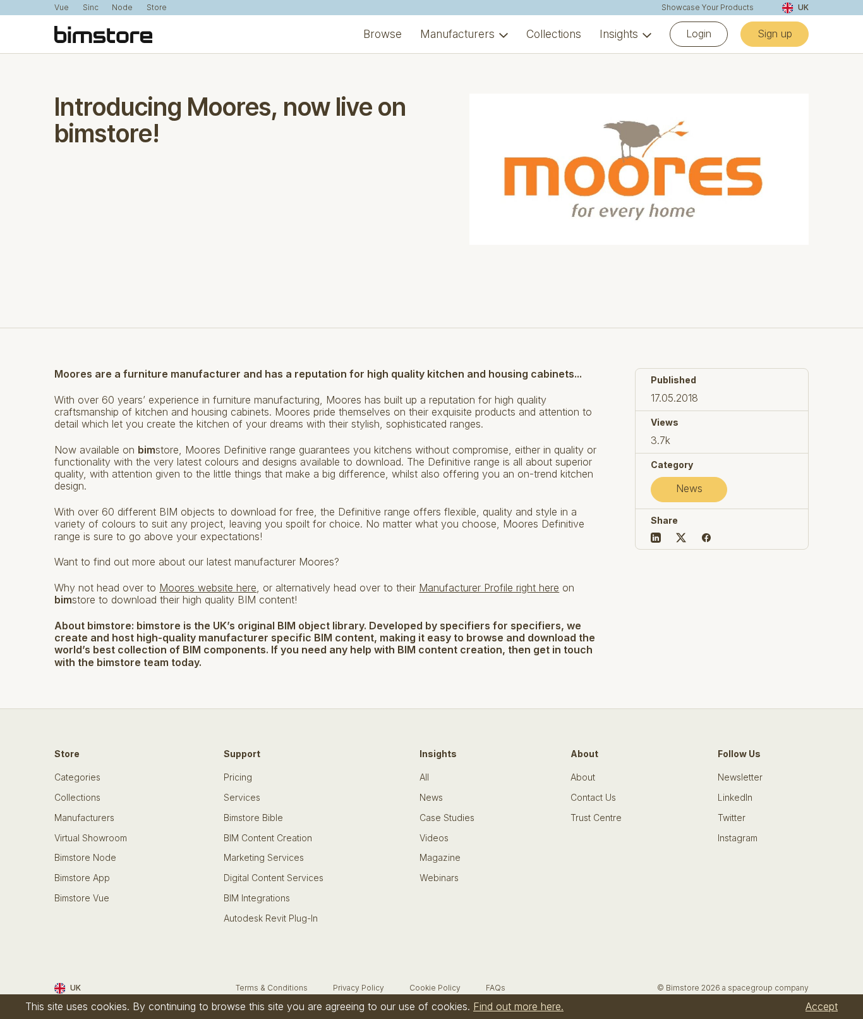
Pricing (238, 777)
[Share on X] (681, 538)
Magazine (440, 858)
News (689, 488)
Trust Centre (596, 818)
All (424, 777)
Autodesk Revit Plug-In (271, 918)
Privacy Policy (358, 987)
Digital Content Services (273, 878)
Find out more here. (518, 1006)
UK (803, 7)
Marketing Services (264, 858)
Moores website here (207, 587)
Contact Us (593, 798)
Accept (822, 1006)
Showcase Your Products (707, 7)
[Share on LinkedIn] (656, 538)
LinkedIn (735, 798)
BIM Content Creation (268, 838)
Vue (61, 7)
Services (242, 798)
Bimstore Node (85, 858)
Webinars (439, 878)
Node (122, 7)
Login (698, 33)
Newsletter (740, 777)
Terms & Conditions (272, 987)
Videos (434, 838)
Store (157, 7)
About (582, 777)
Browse (382, 34)
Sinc (91, 7)
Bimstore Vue (81, 898)
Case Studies (446, 818)
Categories (77, 777)
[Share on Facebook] (706, 538)
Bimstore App (82, 878)
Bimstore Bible (253, 818)
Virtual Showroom (90, 838)
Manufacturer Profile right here (489, 587)
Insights (619, 34)
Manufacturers (457, 34)
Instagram (737, 838)
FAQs (495, 987)
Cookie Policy (435, 987)
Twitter (731, 818)
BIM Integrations (257, 898)
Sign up (774, 33)
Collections (553, 34)
